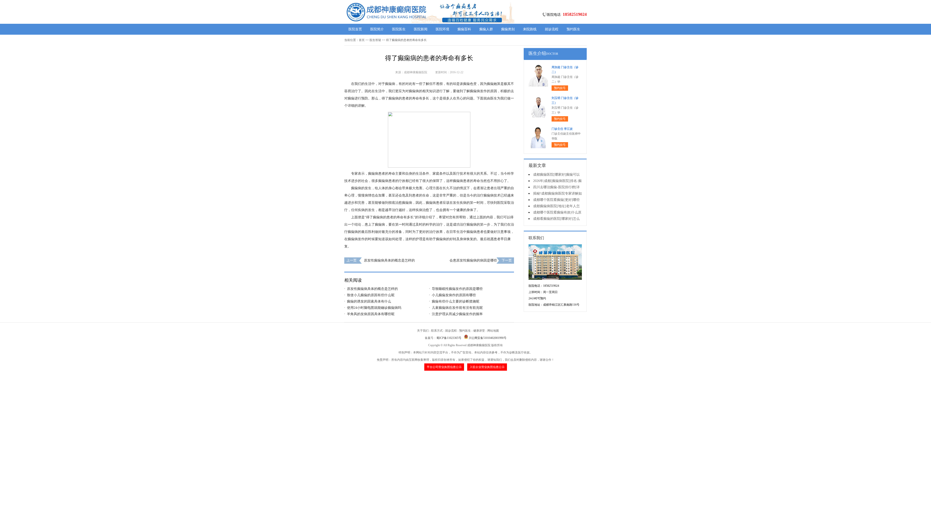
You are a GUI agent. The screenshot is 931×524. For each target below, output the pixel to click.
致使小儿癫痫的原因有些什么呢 (370, 295)
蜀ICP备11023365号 (448, 338)
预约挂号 (560, 88)
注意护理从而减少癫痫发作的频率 (457, 314)
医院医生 (399, 29)
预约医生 (573, 29)
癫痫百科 (464, 29)
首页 (362, 40)
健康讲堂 (479, 330)
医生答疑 (375, 40)
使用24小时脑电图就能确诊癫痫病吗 (374, 308)
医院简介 (377, 29)
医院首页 (355, 29)
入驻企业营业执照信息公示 (487, 367)
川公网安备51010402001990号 (487, 338)
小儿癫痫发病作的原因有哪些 (454, 295)
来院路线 (530, 29)
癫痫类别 (508, 29)
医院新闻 (420, 29)
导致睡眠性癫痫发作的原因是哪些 (457, 289)
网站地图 (493, 330)
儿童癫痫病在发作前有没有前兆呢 (457, 308)
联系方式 (437, 330)
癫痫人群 (486, 29)
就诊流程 (551, 29)
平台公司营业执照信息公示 (444, 367)
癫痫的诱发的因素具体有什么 (369, 301)
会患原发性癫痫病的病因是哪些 (473, 260)
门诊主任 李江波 (562, 129)
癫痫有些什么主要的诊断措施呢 (455, 301)
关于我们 (423, 330)
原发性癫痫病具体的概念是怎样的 (389, 260)
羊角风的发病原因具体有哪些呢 (370, 314)
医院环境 (442, 29)
